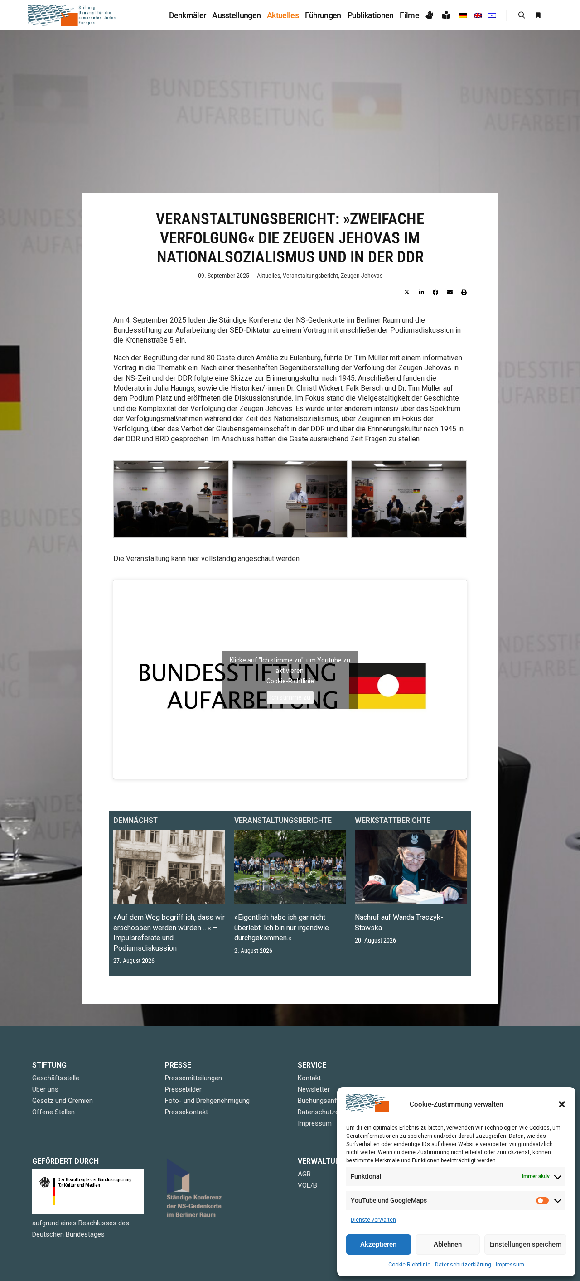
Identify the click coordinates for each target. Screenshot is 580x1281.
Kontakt (309, 1078)
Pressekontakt (186, 1112)
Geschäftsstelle (55, 1078)
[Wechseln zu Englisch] (477, 15)
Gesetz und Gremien (62, 1101)
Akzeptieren (378, 1244)
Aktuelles (268, 276)
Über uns (45, 1089)
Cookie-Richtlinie (409, 1265)
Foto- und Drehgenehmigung (207, 1101)
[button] (561, 1104)
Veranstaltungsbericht (310, 276)
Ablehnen (448, 1244)
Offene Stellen (53, 1112)
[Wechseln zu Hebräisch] (492, 15)
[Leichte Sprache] (447, 15)
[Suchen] (521, 15)
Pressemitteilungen (193, 1078)
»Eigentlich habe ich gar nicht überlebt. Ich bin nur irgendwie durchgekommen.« (281, 927)
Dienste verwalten (373, 1220)
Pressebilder (183, 1089)
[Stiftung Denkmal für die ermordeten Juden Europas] (72, 15)
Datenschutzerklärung (463, 1265)
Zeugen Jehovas (361, 276)
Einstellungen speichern (525, 1244)
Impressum (510, 1265)
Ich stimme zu (290, 697)
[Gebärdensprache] (430, 15)
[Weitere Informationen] (538, 15)
